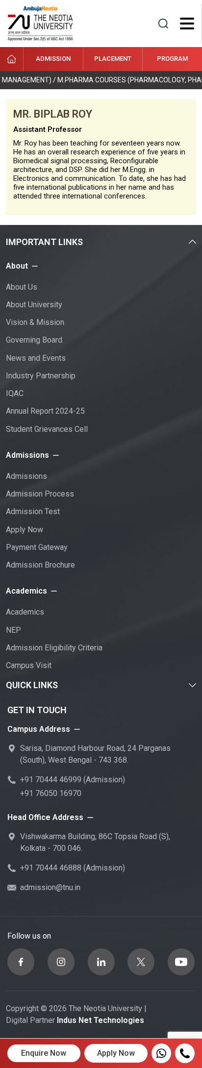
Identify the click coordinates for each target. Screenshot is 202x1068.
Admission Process (40, 493)
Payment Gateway (37, 547)
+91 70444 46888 (50, 867)
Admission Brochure (40, 565)
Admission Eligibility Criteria (54, 647)
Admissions (26, 476)
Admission (53, 58)
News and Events (36, 358)
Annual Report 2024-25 (45, 411)
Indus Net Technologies (100, 1020)
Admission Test (33, 511)
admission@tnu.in (50, 887)
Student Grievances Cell (47, 429)
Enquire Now (43, 1053)
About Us (21, 287)
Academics (25, 612)
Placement (112, 58)
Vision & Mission (35, 322)
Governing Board (34, 340)
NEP (13, 630)
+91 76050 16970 (50, 793)
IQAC (15, 393)
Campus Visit (28, 665)
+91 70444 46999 (50, 779)
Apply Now (24, 529)
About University (34, 304)
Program (172, 58)
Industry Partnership (41, 375)
